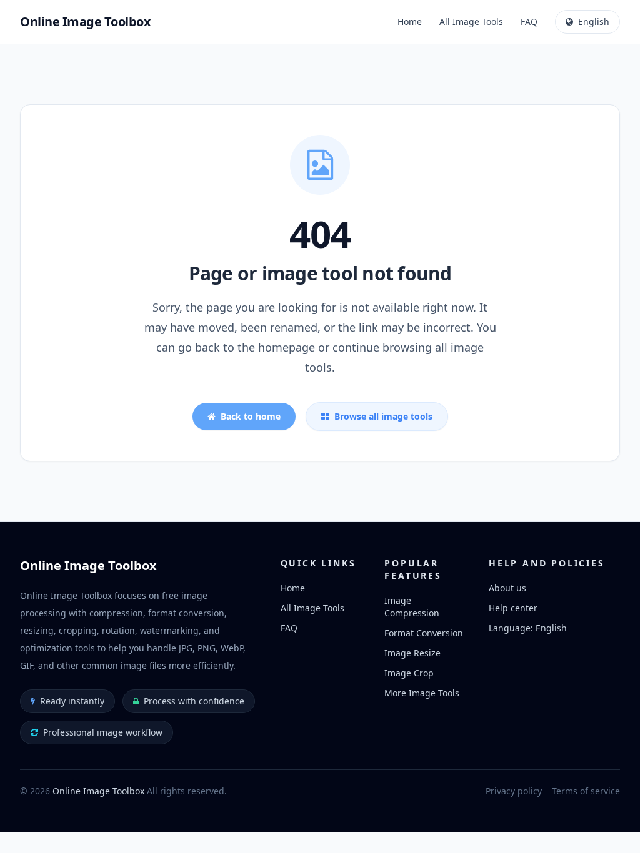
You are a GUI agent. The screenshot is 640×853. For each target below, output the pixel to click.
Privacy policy (514, 791)
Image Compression (411, 606)
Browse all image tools (383, 416)
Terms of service (586, 791)
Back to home (251, 416)
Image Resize (412, 653)
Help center (513, 608)
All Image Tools (471, 21)
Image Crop (409, 673)
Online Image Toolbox (98, 791)
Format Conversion (423, 633)
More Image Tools (421, 693)
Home (410, 21)
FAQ (529, 21)
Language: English (528, 628)
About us (507, 588)
